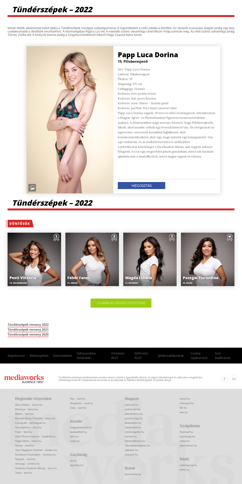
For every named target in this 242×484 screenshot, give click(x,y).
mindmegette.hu (134, 431)
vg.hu (73, 460)
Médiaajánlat (39, 356)
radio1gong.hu (188, 465)
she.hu (184, 412)
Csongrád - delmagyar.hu (30, 422)
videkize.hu (131, 450)
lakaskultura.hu (134, 413)
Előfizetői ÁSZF (141, 355)
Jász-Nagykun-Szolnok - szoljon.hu (36, 450)
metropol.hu (187, 403)
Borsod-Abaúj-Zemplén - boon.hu (35, 418)
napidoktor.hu (133, 427)
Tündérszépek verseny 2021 (28, 329)
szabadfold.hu (78, 431)
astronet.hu (131, 404)
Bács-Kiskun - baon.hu (28, 404)
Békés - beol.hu (24, 413)
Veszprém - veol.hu (81, 403)
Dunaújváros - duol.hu (28, 427)
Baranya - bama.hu (26, 409)
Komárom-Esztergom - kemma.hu (35, 454)
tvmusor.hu (131, 454)
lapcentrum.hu (188, 445)
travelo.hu (131, 436)
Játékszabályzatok (171, 356)
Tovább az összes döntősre (121, 303)
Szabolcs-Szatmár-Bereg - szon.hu (36, 468)
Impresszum (16, 356)
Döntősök (19, 224)
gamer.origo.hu (134, 418)
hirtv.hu (74, 436)
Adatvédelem (62, 356)
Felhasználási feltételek (86, 355)
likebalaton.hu (133, 422)
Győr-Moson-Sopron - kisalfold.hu (35, 436)
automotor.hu (133, 409)
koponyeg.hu (187, 436)
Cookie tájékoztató (199, 355)
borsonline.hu (133, 474)
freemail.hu (186, 431)
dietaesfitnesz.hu (135, 440)
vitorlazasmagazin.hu (137, 445)
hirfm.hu (184, 469)
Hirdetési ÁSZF (117, 355)
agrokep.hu (77, 465)
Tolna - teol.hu (23, 472)
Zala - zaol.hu (78, 407)
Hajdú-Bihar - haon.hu (28, 440)
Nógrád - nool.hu (25, 459)
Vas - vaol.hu (77, 398)
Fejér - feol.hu (23, 431)
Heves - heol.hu (24, 445)
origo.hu (75, 440)
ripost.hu (185, 398)
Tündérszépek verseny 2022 (28, 325)
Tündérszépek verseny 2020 (28, 334)
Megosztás (142, 186)
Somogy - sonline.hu (27, 463)
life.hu (183, 407)
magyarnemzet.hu (81, 427)
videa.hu (185, 440)
